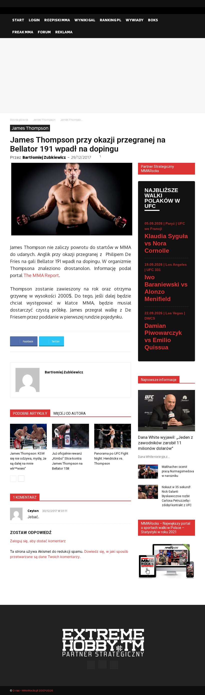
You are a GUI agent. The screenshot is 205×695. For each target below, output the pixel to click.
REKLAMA (63, 32)
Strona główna (19, 119)
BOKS (153, 20)
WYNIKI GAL (84, 20)
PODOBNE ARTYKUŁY (30, 413)
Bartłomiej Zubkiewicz (44, 157)
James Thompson (44, 119)
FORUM (44, 32)
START (18, 20)
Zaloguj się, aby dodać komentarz (38, 541)
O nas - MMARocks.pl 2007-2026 (32, 690)
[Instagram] (183, 3)
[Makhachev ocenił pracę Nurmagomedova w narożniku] (148, 472)
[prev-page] (13, 478)
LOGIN (34, 20)
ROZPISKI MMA (57, 20)
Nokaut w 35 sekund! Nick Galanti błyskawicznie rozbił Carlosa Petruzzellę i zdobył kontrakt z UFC (177, 496)
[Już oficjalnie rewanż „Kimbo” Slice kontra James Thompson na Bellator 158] (70, 436)
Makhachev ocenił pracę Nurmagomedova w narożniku (178, 471)
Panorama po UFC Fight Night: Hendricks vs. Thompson (111, 458)
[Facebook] (175, 3)
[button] (189, 20)
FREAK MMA (22, 32)
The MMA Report (41, 275)
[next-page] (21, 478)
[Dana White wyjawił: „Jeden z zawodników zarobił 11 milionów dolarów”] (166, 410)
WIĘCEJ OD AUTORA (69, 413)
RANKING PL (110, 20)
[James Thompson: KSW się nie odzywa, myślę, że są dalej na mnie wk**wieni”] (28, 436)
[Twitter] (191, 3)
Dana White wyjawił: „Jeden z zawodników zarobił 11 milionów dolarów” (165, 443)
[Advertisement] (102, 76)
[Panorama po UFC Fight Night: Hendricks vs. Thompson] (112, 436)
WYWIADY (135, 20)
